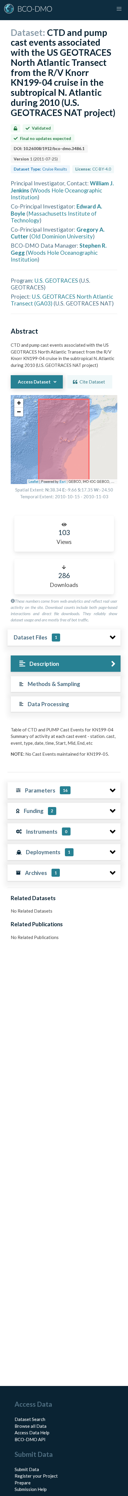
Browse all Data (30, 1426)
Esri (63, 481)
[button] (18, 403)
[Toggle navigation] (119, 9)
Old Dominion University (62, 236)
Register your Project (36, 1476)
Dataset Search (30, 1419)
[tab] (66, 663)
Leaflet (33, 481)
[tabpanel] (64, 744)
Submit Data (27, 1469)
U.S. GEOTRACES (56, 280)
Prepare (23, 1482)
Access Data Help (32, 1432)
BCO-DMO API (30, 1439)
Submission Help (31, 1489)
